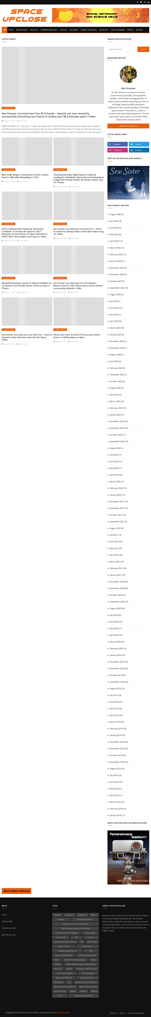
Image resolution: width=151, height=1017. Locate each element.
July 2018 (114, 775)
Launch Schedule (118, 30)
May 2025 (114, 314)
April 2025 (114, 321)
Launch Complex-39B (87, 955)
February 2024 (116, 368)
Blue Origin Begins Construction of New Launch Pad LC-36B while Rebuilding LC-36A (25, 176)
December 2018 (117, 742)
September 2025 (117, 288)
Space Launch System (88, 986)
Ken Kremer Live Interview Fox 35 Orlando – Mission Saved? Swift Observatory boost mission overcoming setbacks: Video (78, 285)
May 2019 (114, 708)
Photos (130, 30)
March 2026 (115, 247)
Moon (93, 960)
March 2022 (115, 481)
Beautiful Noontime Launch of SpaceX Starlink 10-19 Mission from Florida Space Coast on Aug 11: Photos (27, 285)
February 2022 (116, 488)
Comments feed (9, 928)
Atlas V (94, 915)
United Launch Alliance (83, 995)
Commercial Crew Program (67, 933)
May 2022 (114, 468)
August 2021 (115, 528)
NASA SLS (58, 969)
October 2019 (116, 675)
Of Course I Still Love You (87, 969)
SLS (69, 982)
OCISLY (69, 969)
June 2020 (114, 621)
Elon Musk (61, 937)
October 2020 (116, 595)
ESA (76, 937)
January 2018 (115, 815)
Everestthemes (63, 1012)
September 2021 (117, 521)
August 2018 (115, 768)
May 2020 (114, 628)
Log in (4, 914)
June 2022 (114, 461)
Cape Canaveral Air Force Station (75, 924)
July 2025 (114, 301)
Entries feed (7, 921)
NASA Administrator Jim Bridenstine (81, 964)
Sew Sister (74, 30)
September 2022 (117, 441)
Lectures (63, 30)
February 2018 (116, 808)
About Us (34, 30)
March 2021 (115, 561)
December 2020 (117, 581)
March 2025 (115, 328)
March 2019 (115, 722)
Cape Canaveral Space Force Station (75, 928)
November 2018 (117, 748)
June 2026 (114, 227)
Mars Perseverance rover (75, 960)
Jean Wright (92, 942)
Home (10, 30)
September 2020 (117, 601)
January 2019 (115, 735)
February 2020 (116, 648)
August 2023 (115, 388)
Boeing (61, 919)
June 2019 (114, 702)
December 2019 (117, 662)
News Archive (21, 30)
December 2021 (117, 501)
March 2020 (115, 641)
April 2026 (114, 241)
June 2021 (114, 541)
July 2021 (114, 535)
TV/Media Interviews (49, 30)
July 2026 (114, 221)
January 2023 (115, 414)
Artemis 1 (69, 915)
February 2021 (116, 568)
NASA (57, 964)
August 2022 (115, 448)
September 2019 (117, 682)
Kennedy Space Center (67, 951)
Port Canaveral (88, 973)
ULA (60, 995)
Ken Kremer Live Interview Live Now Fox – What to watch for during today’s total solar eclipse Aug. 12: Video (78, 231)
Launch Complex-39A (63, 955)
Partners (139, 30)
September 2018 (117, 762)
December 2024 (117, 341)
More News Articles (16, 891)
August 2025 (115, 294)
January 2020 (115, 655)
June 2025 (114, 308)
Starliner (83, 991)
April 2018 (114, 795)
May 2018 (114, 788)
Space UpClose (60, 991)
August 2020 (115, 608)
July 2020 (114, 615)
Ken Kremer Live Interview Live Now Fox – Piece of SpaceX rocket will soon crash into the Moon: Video (27, 337)
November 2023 (117, 374)
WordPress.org (8, 934)
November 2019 (117, 668)
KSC (91, 951)
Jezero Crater (64, 946)
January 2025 (115, 334)
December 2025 (117, 268)
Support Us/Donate (88, 30)
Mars (57, 960)
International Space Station (65, 942)
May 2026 (114, 234)
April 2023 (114, 394)
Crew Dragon (90, 933)
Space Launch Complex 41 (64, 986)
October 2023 (116, 381)
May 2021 (114, 548)
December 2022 (117, 421)
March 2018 (115, 802)
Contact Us (103, 30)
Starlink (94, 991)
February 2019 (116, 728)
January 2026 (115, 261)
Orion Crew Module (65, 973)
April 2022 (114, 475)
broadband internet (85, 919)
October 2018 (116, 755)
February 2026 (116, 254)
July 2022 (114, 454)
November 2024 (117, 348)
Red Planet (58, 982)
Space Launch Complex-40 (86, 982)
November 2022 (117, 428)
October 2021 (116, 515)
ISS (81, 942)
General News (9, 108)
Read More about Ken (128, 126)
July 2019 (114, 695)
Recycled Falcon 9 (87, 978)
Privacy (113, 1013)
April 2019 (114, 715)
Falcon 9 (91, 937)
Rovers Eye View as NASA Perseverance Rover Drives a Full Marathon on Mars (76, 336)
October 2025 (116, 281)
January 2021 (115, 575)
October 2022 (116, 435)
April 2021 (114, 555)
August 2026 (115, 214)
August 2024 (115, 354)
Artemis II (82, 915)
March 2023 (115, 401)
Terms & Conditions (136, 1013)
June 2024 (114, 361)
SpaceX (73, 991)
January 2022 (115, 495)
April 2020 (114, 635)
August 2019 (115, 688)
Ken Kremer (23, 121)
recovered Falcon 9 (64, 978)
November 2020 (117, 588)
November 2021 (117, 508)
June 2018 (114, 782)
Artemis (57, 915)
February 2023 (116, 408)
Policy (122, 1013)
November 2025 (117, 274)
